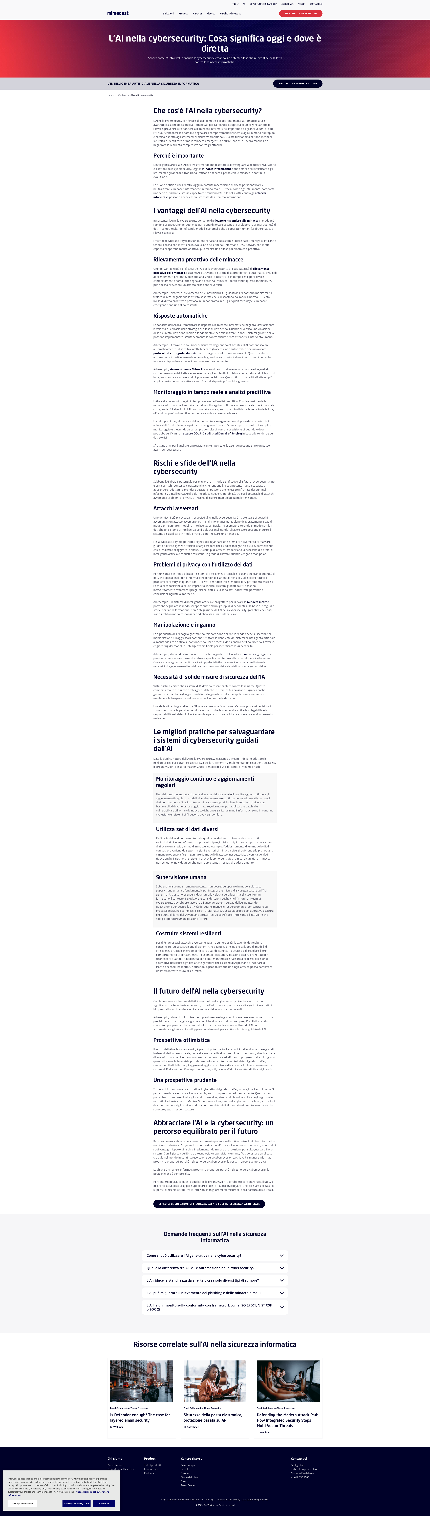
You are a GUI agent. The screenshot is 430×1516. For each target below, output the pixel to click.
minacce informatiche (216, 169)
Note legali (209, 1499)
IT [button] (233, 4)
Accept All (104, 1503)
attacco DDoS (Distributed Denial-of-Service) (212, 433)
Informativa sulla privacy (190, 1499)
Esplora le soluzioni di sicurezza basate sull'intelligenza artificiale (209, 1203)
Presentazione (116, 1465)
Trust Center (188, 1485)
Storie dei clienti (190, 1477)
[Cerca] (244, 4)
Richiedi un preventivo (301, 13)
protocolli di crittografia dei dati (174, 353)
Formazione (151, 1469)
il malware (249, 654)
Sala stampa (188, 1465)
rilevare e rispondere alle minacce (235, 220)
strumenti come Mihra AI (186, 369)
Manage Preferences (22, 1503)
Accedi (301, 4)
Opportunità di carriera (263, 4)
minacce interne (258, 602)
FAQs (163, 1499)
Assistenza (287, 4)
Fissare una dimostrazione (297, 83)
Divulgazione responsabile (255, 1499)
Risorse (185, 1473)
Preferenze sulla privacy (228, 1499)
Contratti (172, 1499)
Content (122, 95)
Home (111, 95)
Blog (183, 1481)
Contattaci (316, 4)
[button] (215, 1256)
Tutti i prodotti (152, 1465)
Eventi (184, 1469)
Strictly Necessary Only (76, 1503)
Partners (149, 1473)
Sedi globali (297, 1465)
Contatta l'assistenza (302, 1473)
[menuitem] (168, 15)
